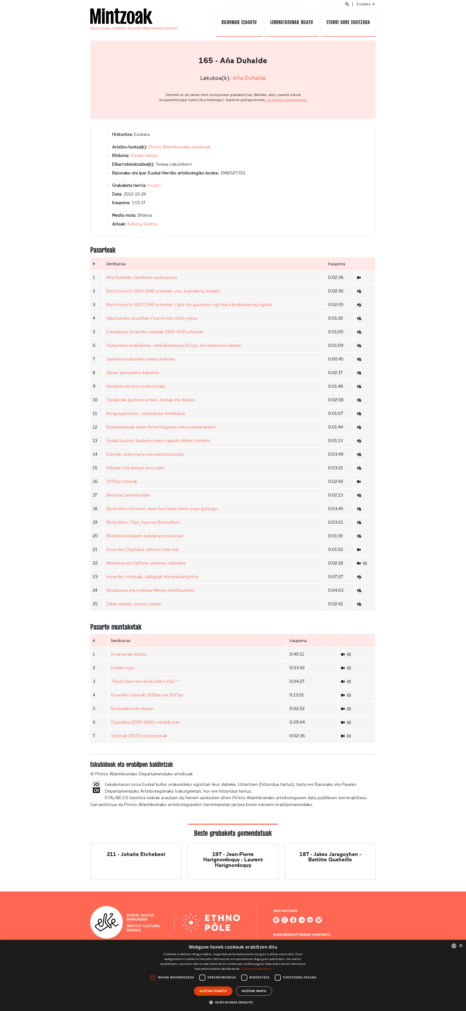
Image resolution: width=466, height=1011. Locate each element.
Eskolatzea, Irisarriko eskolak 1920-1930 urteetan (154, 331)
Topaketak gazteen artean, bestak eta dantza (150, 399)
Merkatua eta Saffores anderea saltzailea (145, 563)
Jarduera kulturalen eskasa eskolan (140, 359)
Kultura (134, 224)
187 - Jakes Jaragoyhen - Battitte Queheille (330, 857)
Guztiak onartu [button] (213, 991)
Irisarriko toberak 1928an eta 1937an (147, 695)
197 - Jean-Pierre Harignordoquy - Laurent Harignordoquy (233, 859)
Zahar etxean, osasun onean (133, 603)
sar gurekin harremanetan (286, 100)
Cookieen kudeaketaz (256, 969)
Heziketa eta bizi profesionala (135, 386)
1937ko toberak (121, 481)
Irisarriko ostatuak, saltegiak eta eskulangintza (152, 576)
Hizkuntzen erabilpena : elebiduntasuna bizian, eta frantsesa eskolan (173, 345)
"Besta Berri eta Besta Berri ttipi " (144, 681)
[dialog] (233, 975)
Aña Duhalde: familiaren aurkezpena (141, 277)
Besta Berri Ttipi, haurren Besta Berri (143, 522)
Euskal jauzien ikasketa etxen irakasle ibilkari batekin (158, 440)
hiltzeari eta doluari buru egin (135, 467)
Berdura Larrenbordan (128, 495)
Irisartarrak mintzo (129, 654)
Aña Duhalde (249, 78)
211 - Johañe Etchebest (136, 854)
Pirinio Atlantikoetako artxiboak (179, 147)
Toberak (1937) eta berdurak (139, 735)
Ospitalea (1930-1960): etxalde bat (145, 722)
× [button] (460, 946)
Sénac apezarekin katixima (132, 372)
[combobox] (453, 945)
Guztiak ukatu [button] (254, 991)
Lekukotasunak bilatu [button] (291, 22)
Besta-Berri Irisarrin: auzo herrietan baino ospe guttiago (162, 508)
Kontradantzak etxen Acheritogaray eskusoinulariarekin (161, 427)
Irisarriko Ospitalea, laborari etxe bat (142, 549)
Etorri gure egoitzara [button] (348, 22)
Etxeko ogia (122, 667)
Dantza (150, 224)
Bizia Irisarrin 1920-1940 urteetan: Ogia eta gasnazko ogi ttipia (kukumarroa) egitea (189, 304)
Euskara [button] (364, 4)
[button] (233, 1002)
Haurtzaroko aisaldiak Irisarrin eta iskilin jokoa (152, 318)
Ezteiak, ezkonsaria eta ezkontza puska (145, 454)
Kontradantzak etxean (132, 708)
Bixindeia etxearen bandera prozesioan (144, 535)
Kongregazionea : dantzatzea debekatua (145, 413)
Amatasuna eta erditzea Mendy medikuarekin (150, 590)
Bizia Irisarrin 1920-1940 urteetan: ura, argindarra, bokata (163, 291)
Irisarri (154, 185)
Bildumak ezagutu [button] (239, 22)
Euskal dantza (144, 155)
